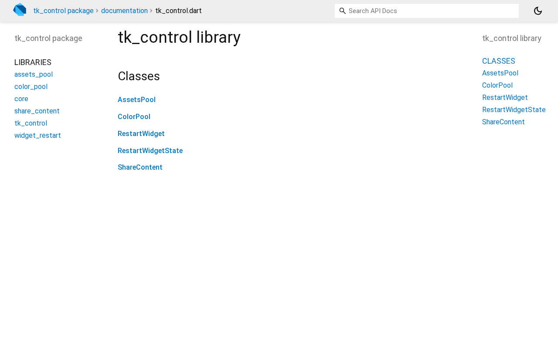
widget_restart (37, 135)
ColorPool (134, 117)
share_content (37, 111)
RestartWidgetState (150, 151)
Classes (498, 60)
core (21, 99)
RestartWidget (141, 134)
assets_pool (33, 74)
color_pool (31, 86)
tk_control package (63, 11)
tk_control (30, 123)
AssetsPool (137, 100)
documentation (124, 11)
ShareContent (140, 167)
